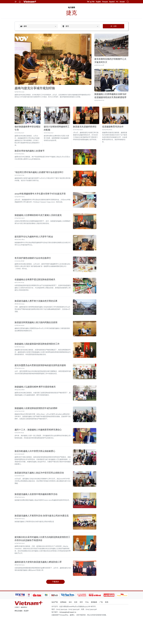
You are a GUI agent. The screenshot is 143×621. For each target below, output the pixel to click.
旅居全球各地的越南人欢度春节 (30, 151)
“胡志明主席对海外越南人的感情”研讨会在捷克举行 (39, 172)
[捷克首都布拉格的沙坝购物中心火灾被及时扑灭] (111, 45)
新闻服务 (94, 602)
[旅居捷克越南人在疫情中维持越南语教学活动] (84, 500)
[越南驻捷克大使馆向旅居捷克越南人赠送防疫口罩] (84, 568)
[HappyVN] (122, 595)
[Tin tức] (37, 595)
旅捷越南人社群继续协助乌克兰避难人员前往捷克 (38, 215)
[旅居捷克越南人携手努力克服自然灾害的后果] (84, 307)
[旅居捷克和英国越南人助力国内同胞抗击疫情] (84, 328)
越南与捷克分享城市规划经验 (35, 88)
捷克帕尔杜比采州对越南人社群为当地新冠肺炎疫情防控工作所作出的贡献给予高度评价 (42, 539)
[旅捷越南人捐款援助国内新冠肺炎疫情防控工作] (84, 350)
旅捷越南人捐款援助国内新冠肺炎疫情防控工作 (37, 344)
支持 (75, 602)
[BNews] (46, 595)
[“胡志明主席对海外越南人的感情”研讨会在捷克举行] (84, 178)
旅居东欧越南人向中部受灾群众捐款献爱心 (35, 451)
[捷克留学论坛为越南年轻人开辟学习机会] (84, 243)
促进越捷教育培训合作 (113, 126)
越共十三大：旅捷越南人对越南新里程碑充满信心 (38, 429)
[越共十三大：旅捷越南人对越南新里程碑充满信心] (84, 436)
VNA (87, 602)
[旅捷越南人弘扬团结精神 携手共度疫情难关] (84, 393)
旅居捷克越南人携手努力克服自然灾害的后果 (36, 301)
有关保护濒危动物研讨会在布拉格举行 (33, 258)
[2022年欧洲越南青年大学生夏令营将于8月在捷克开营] (84, 200)
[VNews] (28, 595)
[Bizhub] (54, 595)
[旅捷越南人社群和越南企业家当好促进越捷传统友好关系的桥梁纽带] (111, 80)
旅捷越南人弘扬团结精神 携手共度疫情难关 (35, 387)
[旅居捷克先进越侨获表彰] (86, 115)
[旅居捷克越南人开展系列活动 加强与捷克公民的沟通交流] (84, 522)
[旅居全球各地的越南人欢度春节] (84, 157)
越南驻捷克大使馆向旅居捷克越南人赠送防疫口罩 (38, 562)
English (98, 1)
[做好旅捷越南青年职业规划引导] (28, 115)
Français (105, 1)
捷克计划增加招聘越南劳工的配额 (56, 128)
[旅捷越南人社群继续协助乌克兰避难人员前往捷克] (84, 221)
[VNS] (67, 595)
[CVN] (81, 595)
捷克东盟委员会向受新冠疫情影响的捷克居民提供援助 (40, 365)
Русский (122, 1)
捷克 (71, 13)
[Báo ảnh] (109, 595)
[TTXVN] (20, 595)
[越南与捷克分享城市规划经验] (53, 59)
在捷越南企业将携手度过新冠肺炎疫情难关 (35, 279)
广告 (101, 602)
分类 (115, 26)
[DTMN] (95, 595)
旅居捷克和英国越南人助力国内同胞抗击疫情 (36, 322)
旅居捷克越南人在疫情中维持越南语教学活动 (36, 494)
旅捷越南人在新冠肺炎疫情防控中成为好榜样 (36, 408)
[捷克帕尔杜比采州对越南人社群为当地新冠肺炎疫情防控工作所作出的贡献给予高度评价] (84, 543)
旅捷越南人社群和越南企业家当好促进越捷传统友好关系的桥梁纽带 (110, 96)
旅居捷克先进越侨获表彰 (85, 126)
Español (111, 1)
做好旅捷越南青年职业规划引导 (27, 128)
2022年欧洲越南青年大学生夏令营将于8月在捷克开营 (40, 193)
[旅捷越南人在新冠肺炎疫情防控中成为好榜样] (84, 414)
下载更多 (55, 582)
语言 (81, 602)
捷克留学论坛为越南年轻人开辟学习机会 (34, 236)
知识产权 (55, 602)
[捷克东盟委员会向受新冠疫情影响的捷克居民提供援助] (84, 371)
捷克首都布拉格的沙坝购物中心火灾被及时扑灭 (110, 60)
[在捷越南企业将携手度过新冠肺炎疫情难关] (84, 285)
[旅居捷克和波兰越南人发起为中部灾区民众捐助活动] (84, 479)
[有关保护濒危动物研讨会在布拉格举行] (84, 264)
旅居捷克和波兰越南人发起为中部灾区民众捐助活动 (39, 473)
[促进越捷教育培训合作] (115, 115)
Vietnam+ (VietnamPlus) (30, 1)
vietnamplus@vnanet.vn (67, 612)
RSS (70, 602)
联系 (106, 602)
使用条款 (63, 602)
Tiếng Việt (90, 1)
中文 (117, 1)
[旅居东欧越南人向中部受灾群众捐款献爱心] (84, 457)
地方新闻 (71, 7)
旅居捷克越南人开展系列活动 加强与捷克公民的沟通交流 (42, 515)
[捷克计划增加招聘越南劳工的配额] (57, 115)
